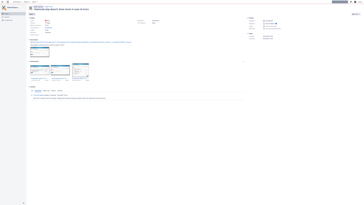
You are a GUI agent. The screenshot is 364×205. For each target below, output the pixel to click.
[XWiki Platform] (3, 7)
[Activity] (29, 87)
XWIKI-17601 (49, 6)
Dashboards (16, 2)
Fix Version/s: (141, 23)
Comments (38, 90)
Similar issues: (34, 35)
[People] (248, 18)
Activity (60, 90)
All (32, 90)
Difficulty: (33, 32)
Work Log (46, 90)
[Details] (29, 18)
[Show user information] (276, 23)
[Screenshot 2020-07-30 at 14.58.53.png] (39, 56)
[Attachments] (29, 61)
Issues (34, 2)
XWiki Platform (12, 7)
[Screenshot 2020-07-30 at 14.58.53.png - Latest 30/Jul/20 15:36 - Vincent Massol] (60, 70)
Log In (360, 2)
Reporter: (252, 23)
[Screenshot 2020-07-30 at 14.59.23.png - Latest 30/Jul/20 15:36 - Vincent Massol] (81, 70)
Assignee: (252, 21)
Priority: (32, 23)
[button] (2, 2)
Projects (26, 2)
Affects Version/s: (35, 25)
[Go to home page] (7, 2)
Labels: (32, 30)
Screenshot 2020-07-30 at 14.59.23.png (80, 78)
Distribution (48, 27)
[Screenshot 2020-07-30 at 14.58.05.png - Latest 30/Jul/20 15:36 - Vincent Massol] (39, 70)
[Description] (29, 39)
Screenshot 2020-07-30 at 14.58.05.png (39, 78)
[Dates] (248, 33)
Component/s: (34, 27)
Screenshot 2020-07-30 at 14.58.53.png (60, 78)
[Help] (355, 2)
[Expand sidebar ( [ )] (24, 203)
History (53, 90)
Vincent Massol (39, 95)
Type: (32, 20)
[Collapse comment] (31, 95)
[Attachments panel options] (243, 61)
